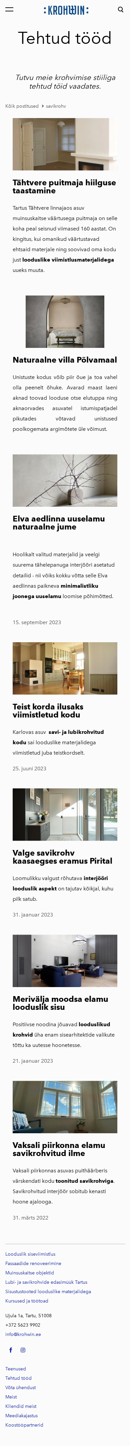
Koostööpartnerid (24, 1425)
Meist (11, 1397)
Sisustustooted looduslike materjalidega (48, 1291)
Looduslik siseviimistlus (30, 1254)
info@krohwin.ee (23, 1334)
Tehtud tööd (18, 1378)
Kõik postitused (22, 106)
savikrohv (56, 106)
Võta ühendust (20, 1387)
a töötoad (26, 1301)
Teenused (15, 1369)
